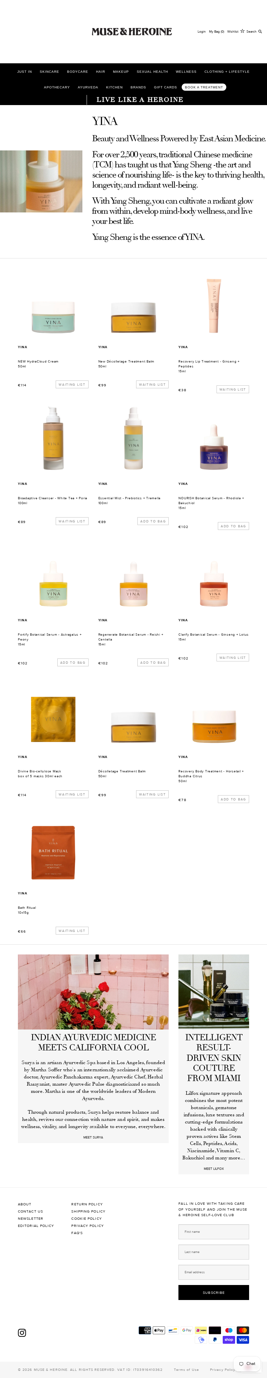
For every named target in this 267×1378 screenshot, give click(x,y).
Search (251, 31)
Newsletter (30, 1218)
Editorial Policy (36, 1226)
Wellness (186, 71)
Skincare (49, 71)
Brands (138, 87)
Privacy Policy (87, 1226)
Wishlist (232, 31)
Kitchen (114, 87)
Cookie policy (86, 1218)
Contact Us (30, 1211)
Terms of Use (186, 1369)
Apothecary (57, 87)
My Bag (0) (216, 31)
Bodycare (77, 71)
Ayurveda (88, 87)
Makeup (121, 71)
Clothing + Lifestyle (227, 71)
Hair (100, 71)
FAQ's (77, 1233)
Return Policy (87, 1204)
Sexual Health (152, 71)
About (25, 1204)
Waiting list (72, 384)
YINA (22, 347)
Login (202, 31)
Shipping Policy (88, 1211)
